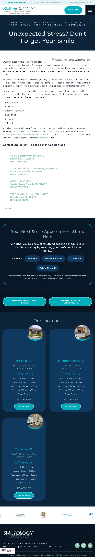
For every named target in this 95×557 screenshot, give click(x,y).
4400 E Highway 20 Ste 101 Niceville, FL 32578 (28, 157)
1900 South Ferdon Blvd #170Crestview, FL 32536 (24, 455)
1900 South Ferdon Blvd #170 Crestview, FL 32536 (29, 196)
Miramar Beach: (47, 2)
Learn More (24, 407)
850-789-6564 (19, 161)
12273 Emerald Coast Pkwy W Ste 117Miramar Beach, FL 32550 (71, 366)
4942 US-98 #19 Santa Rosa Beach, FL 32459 (28, 183)
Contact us (43, 138)
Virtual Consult (47, 268)
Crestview (75, 258)
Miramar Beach (53, 258)
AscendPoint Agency (80, 555)
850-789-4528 (19, 174)
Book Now (73, 9)
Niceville (32, 258)
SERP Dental (60, 555)
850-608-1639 (19, 200)
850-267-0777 (19, 187)
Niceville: (15, 2)
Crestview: (79, 2)
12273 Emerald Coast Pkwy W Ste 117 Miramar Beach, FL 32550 (34, 170)
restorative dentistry (31, 134)
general (14, 134)
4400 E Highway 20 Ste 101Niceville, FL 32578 (24, 366)
